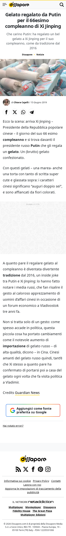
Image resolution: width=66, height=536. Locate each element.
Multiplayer (16, 507)
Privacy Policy (41, 481)
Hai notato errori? (13, 425)
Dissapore (27, 54)
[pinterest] (40, 469)
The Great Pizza (42, 511)
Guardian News (27, 392)
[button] (6, 112)
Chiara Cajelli (21, 102)
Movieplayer (33, 507)
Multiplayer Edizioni (33, 514)
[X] (25, 469)
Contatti (56, 481)
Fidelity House (21, 511)
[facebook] (33, 469)
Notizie (40, 54)
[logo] (19, 4)
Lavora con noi (32, 484)
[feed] (18, 469)
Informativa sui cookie (17, 481)
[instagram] (48, 469)
